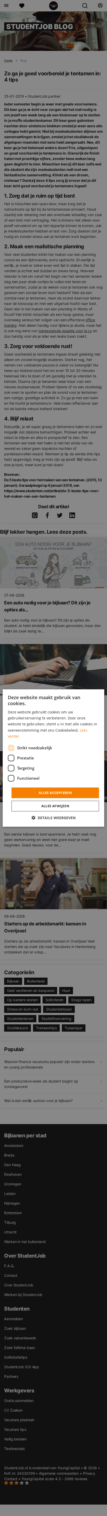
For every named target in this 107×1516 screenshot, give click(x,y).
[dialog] (53, 758)
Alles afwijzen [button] (55, 806)
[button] (53, 817)
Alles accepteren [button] (55, 792)
